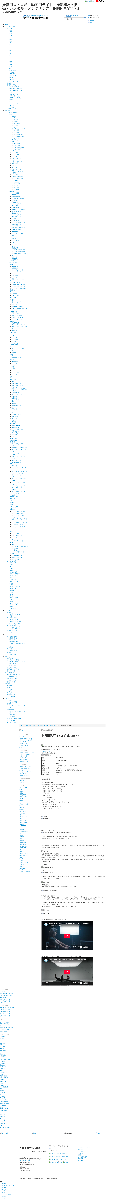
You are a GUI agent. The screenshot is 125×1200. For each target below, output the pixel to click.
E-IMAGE (22, 813)
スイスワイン (23, 864)
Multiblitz (22, 866)
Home (80, 1146)
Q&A (20, 789)
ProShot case (23, 846)
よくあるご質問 (82, 1157)
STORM (21, 736)
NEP (20, 839)
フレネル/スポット (24, 768)
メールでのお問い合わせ (63, 1153)
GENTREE (22, 826)
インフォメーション (84, 1148)
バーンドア (22, 770)
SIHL (20, 851)
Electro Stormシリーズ (25, 738)
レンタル (80, 1151)
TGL (20, 857)
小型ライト (22, 747)
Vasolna (21, 859)
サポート (80, 1160)
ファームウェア (23, 797)
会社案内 (80, 1159)
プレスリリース (23, 787)
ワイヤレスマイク (24, 761)
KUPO (21, 835)
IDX (20, 833)
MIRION (21, 837)
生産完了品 (22, 800)
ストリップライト (24, 745)
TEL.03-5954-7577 (24, 1161)
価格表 (21, 793)
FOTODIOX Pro (23, 822)
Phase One (22, 842)
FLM (20, 819)
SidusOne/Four (23, 774)
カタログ (22, 791)
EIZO (21, 815)
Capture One (23, 811)
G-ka (20, 828)
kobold (21, 870)
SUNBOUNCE (23, 853)
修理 (79, 1155)
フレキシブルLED (24, 754)
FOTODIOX (22, 820)
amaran (21, 782)
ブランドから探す (37, 725)
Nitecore (21, 840)
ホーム (23, 725)
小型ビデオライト (24, 759)
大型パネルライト (24, 743)
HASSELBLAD (23, 831)
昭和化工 (22, 861)
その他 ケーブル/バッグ (26, 772)
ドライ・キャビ (23, 862)
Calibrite (21, 809)
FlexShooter (23, 817)
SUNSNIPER (23, 855)
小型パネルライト (24, 756)
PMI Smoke (22, 844)
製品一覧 (22, 798)
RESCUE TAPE (23, 848)
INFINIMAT (53, 725)
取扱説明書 (22, 795)
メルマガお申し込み (63, 1156)
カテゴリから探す (24, 872)
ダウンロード (62, 1159)
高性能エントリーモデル (26, 752)
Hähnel (21, 829)
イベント (80, 1153)
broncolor (22, 806)
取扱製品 (28, 725)
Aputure (46, 725)
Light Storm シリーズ (25, 740)
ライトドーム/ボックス (26, 766)
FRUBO (21, 824)
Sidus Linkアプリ (24, 775)
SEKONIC (22, 850)
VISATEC (22, 868)
